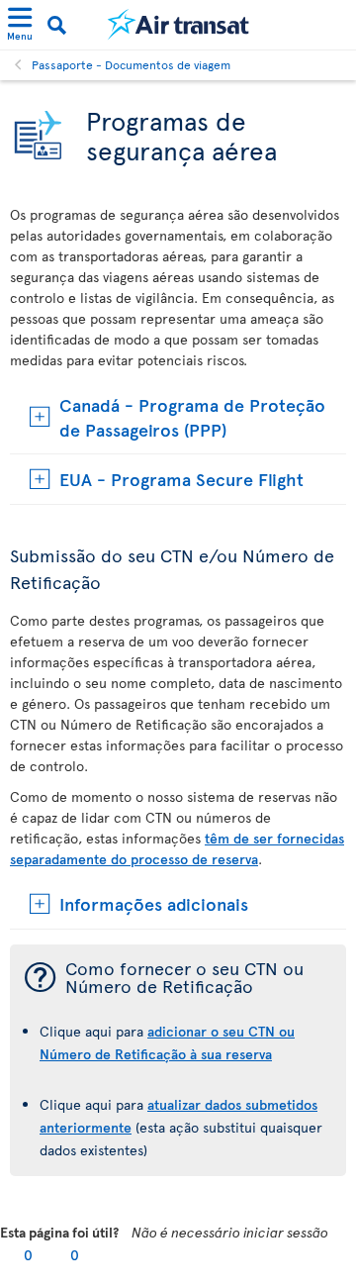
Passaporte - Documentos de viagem (131, 64)
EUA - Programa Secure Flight (181, 478)
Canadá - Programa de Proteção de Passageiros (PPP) (192, 417)
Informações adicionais (153, 903)
